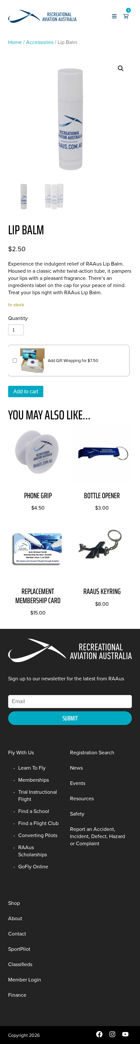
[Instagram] (112, 1036)
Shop (14, 902)
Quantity (18, 318)
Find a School (33, 811)
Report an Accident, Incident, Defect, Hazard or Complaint (97, 836)
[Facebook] (99, 1036)
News (76, 767)
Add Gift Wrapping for (73, 360)
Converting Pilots (37, 835)
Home (15, 42)
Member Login (24, 979)
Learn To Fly (32, 767)
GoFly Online (33, 866)
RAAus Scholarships (32, 851)
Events (77, 783)
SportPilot (19, 948)
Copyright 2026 (24, 1035)
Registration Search (92, 752)
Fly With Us (21, 752)
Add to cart (25, 391)
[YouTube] (125, 1036)
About (15, 918)
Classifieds (20, 964)
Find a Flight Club (38, 823)
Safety (77, 813)
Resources (82, 798)
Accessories (39, 42)
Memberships (33, 779)
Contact (17, 933)
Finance (17, 994)
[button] (121, 68)
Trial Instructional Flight (37, 795)
